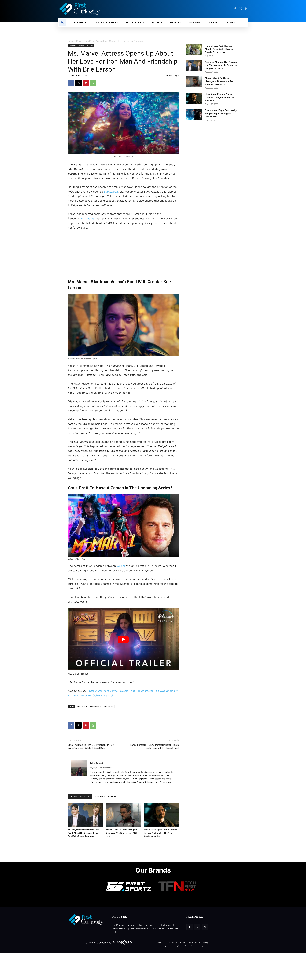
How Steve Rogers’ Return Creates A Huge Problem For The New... (220, 97)
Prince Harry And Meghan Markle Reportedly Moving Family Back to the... (219, 49)
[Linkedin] (246, 9)
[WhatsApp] (93, 83)
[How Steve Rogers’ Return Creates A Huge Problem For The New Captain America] (161, 815)
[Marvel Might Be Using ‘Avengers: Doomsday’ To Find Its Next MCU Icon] (123, 815)
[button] (62, 22)
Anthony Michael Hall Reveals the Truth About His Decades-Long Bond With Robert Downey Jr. (83, 833)
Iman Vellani (95, 706)
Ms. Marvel (108, 706)
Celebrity (72, 45)
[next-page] (77, 808)
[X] (78, 83)
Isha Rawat (75, 75)
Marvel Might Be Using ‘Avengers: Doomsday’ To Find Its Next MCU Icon (122, 833)
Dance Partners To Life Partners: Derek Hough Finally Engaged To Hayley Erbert (154, 746)
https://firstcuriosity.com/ (101, 768)
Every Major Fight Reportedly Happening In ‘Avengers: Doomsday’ (221, 113)
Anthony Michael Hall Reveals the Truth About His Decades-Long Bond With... (221, 65)
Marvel (79, 41)
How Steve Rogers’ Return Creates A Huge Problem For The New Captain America (160, 833)
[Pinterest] (86, 83)
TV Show (89, 45)
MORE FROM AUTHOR (105, 796)
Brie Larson (111, 191)
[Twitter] (241, 9)
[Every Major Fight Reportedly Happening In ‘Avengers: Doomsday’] (194, 114)
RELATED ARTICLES (80, 796)
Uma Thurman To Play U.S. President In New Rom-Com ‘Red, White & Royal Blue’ (91, 746)
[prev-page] (71, 808)
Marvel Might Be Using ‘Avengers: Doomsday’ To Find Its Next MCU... (219, 81)
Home (70, 41)
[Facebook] (235, 9)
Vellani (120, 565)
